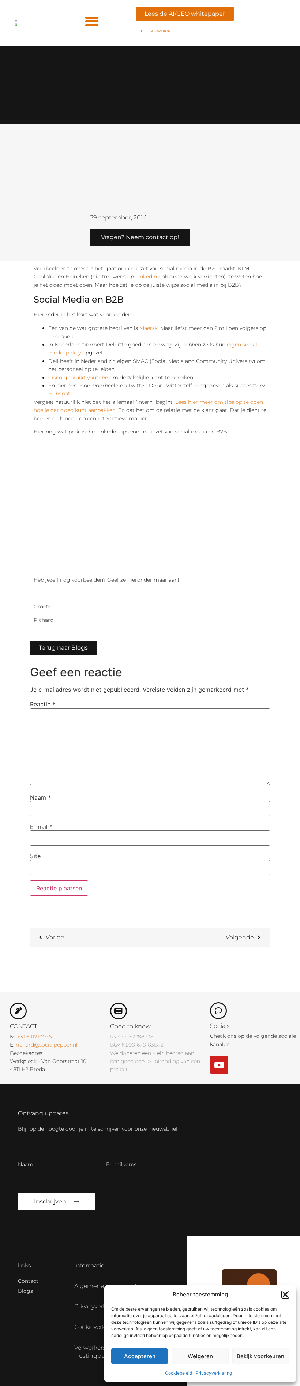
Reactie (42, 704)
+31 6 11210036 (34, 1036)
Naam (40, 797)
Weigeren (200, 1356)
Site (35, 856)
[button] (285, 1294)
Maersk (148, 328)
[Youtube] (219, 1065)
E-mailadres (121, 1164)
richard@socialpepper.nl (47, 1044)
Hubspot (59, 393)
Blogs (25, 1291)
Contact (28, 1281)
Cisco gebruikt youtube (78, 377)
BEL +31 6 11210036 (155, 31)
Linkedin (146, 276)
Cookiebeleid (178, 1373)
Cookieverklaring (98, 1326)
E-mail (41, 827)
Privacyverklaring (214, 1373)
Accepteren (139, 1356)
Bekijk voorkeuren (260, 1356)
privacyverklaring (98, 1306)
